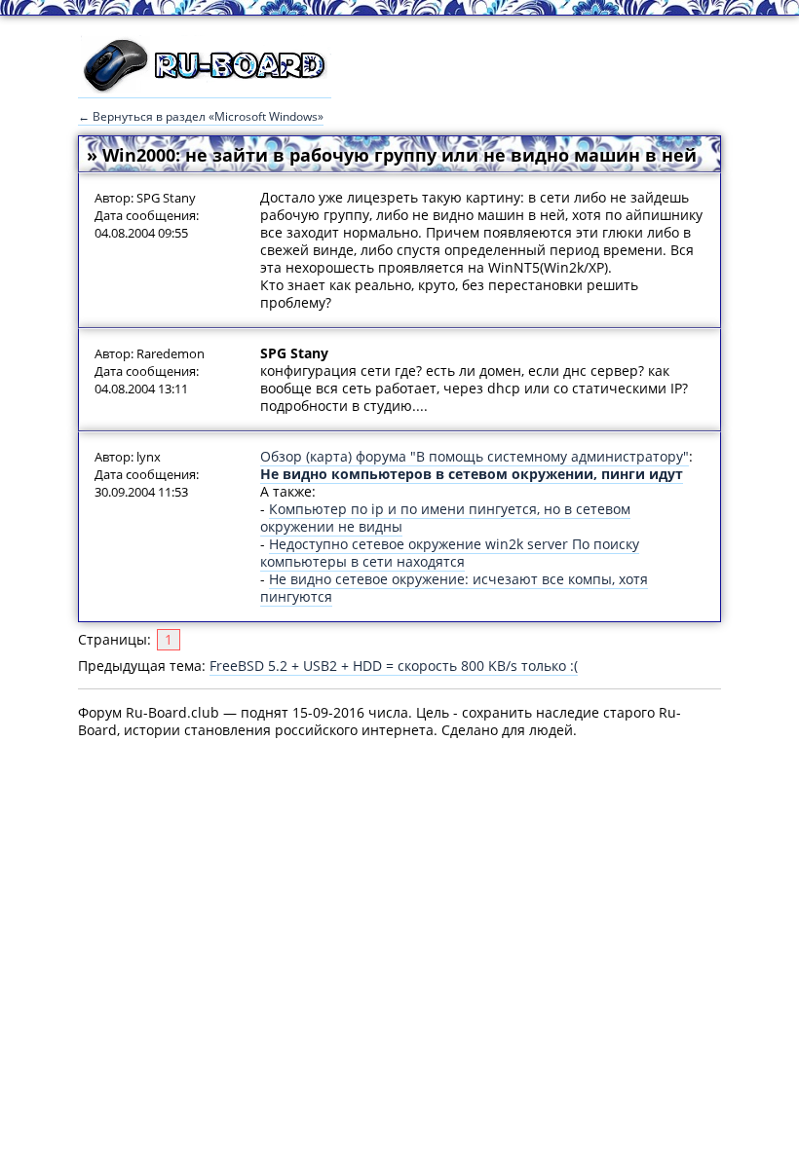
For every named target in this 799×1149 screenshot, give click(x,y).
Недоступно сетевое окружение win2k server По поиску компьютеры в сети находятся (449, 553)
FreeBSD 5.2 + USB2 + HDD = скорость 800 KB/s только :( (393, 665)
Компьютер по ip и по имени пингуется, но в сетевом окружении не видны (445, 518)
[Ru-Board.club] (204, 88)
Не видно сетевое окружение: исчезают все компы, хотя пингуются (454, 588)
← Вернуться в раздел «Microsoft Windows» (200, 116)
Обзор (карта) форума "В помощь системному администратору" (474, 456)
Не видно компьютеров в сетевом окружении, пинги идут (471, 473)
